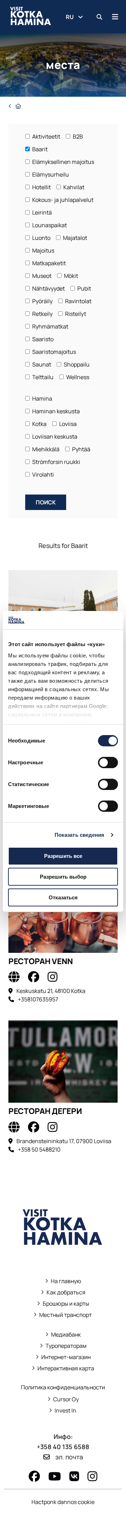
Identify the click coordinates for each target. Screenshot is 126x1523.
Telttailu (42, 377)
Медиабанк (63, 1334)
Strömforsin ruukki (55, 462)
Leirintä (41, 212)
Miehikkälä (45, 449)
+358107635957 (38, 999)
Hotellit (41, 187)
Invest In (63, 1410)
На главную (66, 1281)
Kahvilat (73, 187)
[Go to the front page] (63, 1255)
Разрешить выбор (63, 877)
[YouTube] (54, 1476)
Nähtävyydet (48, 288)
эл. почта (69, 1457)
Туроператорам (66, 1346)
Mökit (70, 276)
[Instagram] (92, 1476)
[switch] (108, 762)
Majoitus (42, 250)
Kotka (39, 424)
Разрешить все (63, 856)
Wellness (77, 377)
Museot (41, 276)
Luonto (40, 238)
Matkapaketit (48, 263)
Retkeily (41, 314)
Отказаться (63, 897)
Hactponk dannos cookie (62, 1502)
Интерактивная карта (65, 1368)
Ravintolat (77, 301)
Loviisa (67, 424)
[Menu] (115, 16)
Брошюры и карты (63, 1303)
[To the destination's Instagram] (52, 976)
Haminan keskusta (55, 411)
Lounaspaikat (49, 225)
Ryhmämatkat (49, 326)
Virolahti (42, 474)
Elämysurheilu (50, 174)
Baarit (39, 149)
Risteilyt (75, 314)
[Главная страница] (14, 106)
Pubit (83, 288)
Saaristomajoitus (53, 352)
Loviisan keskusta (54, 436)
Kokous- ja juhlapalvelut (62, 200)
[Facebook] (34, 1476)
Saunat (41, 364)
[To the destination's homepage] (14, 976)
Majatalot (74, 238)
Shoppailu (76, 364)
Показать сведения (80, 835)
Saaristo (42, 339)
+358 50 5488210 (39, 1149)
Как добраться (66, 1292)
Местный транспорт (63, 1315)
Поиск (46, 502)
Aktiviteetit (45, 136)
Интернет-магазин (63, 1357)
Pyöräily (41, 301)
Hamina (41, 398)
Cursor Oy (63, 1399)
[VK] (74, 1476)
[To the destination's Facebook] (33, 976)
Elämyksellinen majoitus (62, 162)
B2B (77, 136)
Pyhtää (80, 449)
